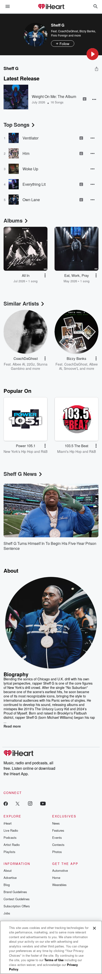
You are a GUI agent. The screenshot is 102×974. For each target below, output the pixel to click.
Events (57, 837)
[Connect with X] (17, 803)
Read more (12, 726)
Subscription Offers (17, 906)
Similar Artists (21, 303)
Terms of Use (54, 960)
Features (58, 830)
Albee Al (19, 364)
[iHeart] (51, 7)
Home (56, 877)
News (56, 823)
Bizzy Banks (87, 31)
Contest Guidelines (17, 899)
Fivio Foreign (59, 35)
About (8, 870)
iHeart (8, 823)
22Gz (31, 364)
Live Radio (11, 830)
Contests (58, 844)
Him (26, 153)
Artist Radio (12, 844)
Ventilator (30, 138)
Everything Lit (34, 184)
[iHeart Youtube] (43, 803)
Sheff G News (20, 474)
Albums (13, 220)
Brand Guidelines (15, 892)
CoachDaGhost (68, 31)
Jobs (7, 913)
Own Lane (31, 199)
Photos (57, 851)
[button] (92, 54)
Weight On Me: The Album (54, 96)
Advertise (10, 877)
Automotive (60, 870)
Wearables (59, 884)
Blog (7, 884)
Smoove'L (71, 368)
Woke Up (30, 169)
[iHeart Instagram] (30, 803)
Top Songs (16, 124)
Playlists (9, 851)
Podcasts (10, 837)
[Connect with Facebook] (6, 803)
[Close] (94, 928)
